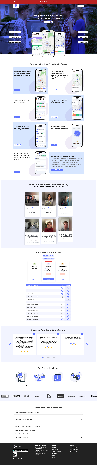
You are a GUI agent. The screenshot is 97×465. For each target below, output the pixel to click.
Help (71, 5)
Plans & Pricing (49, 5)
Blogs (56, 5)
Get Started (17, 89)
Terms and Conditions (56, 451)
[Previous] (10, 344)
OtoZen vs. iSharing (73, 451)
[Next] (87, 344)
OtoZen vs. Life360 (64, 5)
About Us (54, 447)
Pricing (53, 457)
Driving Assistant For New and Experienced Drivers (40, 448)
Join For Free (17, 117)
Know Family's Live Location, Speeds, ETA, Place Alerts (42, 451)
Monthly (51, 255)
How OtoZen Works (40, 5)
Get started (34, 279)
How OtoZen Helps (29, 5)
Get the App (81, 5)
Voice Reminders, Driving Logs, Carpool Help (40, 454)
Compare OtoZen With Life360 (56, 169)
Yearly (46, 255)
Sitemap (54, 459)
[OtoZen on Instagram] (15, 458)
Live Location (17, 172)
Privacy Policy (55, 449)
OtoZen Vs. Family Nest (74, 449)
